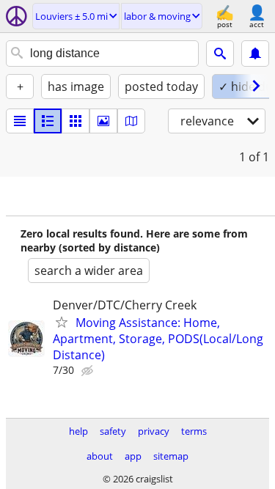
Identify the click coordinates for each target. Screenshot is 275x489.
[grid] (75, 121)
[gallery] (103, 121)
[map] (131, 121)
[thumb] (48, 121)
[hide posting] (89, 371)
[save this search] (255, 53)
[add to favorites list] (61, 322)
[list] (20, 121)
